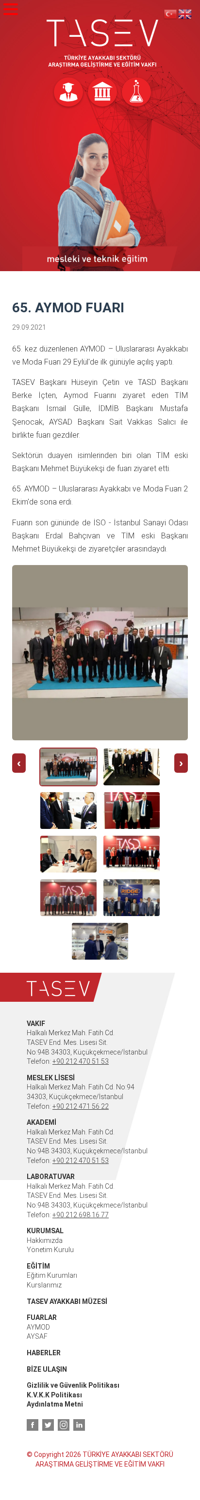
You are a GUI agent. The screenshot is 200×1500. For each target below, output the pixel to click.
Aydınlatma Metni (55, 1404)
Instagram (63, 1425)
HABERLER (44, 1353)
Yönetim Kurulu (50, 1250)
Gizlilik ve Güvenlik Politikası (73, 1385)
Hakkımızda (45, 1240)
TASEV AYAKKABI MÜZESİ (67, 1301)
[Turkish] (171, 13)
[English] (185, 13)
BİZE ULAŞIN (47, 1369)
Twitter (48, 1425)
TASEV (102, 43)
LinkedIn (79, 1425)
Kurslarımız (44, 1285)
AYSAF (37, 1336)
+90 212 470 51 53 (80, 1061)
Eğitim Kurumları (52, 1275)
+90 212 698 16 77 (80, 1215)
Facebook (32, 1425)
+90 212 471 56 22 (80, 1106)
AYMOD (38, 1327)
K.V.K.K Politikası (54, 1395)
